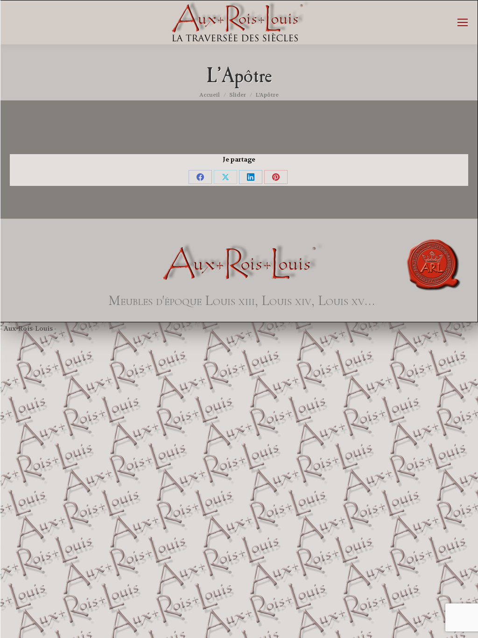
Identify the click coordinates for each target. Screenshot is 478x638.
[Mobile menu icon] (462, 22)
